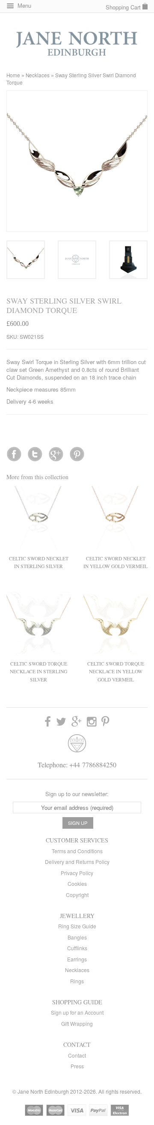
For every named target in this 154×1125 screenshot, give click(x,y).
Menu (23, 5)
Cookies (77, 883)
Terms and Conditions (77, 850)
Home (13, 75)
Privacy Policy (77, 872)
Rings (77, 981)
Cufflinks (77, 948)
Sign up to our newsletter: (77, 794)
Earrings (77, 959)
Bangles (77, 937)
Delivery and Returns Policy (77, 861)
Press (77, 1066)
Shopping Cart (124, 7)
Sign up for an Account (77, 1012)
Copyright (77, 894)
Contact (77, 1055)
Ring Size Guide (77, 926)
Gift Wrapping (77, 1023)
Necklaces (38, 75)
